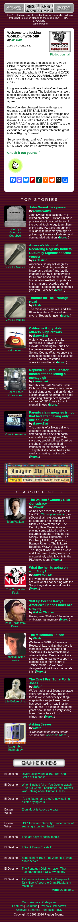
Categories (49, 902)
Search (34, 909)
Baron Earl (40, 335)
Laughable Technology (15, 748)
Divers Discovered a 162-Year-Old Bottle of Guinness (44, 775)
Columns (31, 906)
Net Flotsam (15, 350)
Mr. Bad (16, 39)
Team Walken (15, 521)
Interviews (59, 906)
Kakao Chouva (43, 612)
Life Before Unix (15, 701)
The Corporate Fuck (15, 591)
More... (63, 237)
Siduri (37, 686)
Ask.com (51, 735)
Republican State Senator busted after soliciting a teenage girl (49, 373)
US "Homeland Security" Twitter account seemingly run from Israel (48, 825)
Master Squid (42, 210)
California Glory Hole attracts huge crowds (45, 330)
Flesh (37, 305)
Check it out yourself (23, 153)
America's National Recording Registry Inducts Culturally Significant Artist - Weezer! (51, 251)
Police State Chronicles (15, 393)
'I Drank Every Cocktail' (37, 847)
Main (25, 902)
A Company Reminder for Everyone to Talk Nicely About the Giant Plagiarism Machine (46, 882)
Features (18, 906)
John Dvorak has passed (48, 207)
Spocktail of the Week (15, 658)
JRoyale (38, 507)
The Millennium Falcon (46, 635)
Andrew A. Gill (42, 574)
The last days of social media (40, 836)
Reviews (45, 906)
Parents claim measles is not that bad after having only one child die (51, 416)
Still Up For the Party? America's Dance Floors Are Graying (50, 605)
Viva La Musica (15, 267)
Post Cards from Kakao (15, 625)
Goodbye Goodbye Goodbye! (15, 232)
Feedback (47, 909)
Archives (21, 909)
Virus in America (15, 434)
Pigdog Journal (60, 54)
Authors (35, 902)
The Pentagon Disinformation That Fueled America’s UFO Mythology (44, 870)
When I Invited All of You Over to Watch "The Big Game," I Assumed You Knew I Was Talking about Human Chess (47, 788)
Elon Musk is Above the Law (40, 809)
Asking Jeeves (40, 724)
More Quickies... (63, 889)
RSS (59, 909)
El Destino (40, 260)
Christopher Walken (53, 514)
